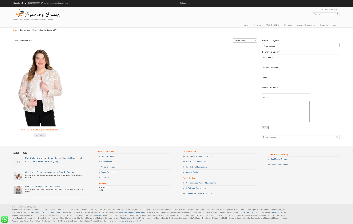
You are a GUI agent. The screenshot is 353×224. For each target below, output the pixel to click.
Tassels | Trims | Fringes (279, 164)
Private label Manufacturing (38, 212)
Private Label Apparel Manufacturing (199, 156)
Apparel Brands (107, 162)
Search (337, 137)
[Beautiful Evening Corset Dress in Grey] (18, 190)
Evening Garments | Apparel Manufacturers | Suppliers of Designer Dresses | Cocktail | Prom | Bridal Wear (37, 13)
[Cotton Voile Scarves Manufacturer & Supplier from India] (18, 176)
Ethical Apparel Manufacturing (197, 162)
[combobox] (301, 45)
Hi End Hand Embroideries (196, 188)
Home (15, 30)
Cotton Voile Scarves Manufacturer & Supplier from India (50, 172)
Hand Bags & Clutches (279, 159)
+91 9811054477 (33, 3)
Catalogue (184, 3)
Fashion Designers (108, 156)
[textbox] (301, 46)
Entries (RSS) (136, 221)
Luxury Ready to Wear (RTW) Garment (200, 194)
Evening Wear (55, 212)
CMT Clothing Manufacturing (196, 167)
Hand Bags (98, 215)
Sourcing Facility (192, 172)
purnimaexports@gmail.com (56, 3)
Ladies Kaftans (124, 221)
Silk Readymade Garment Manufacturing (201, 183)
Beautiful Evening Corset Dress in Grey (43, 186)
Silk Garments (276, 212)
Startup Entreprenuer (109, 172)
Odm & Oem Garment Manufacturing (131, 212)
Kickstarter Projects (108, 167)
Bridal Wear (245, 212)
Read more (40, 135)
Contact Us (105, 177)
